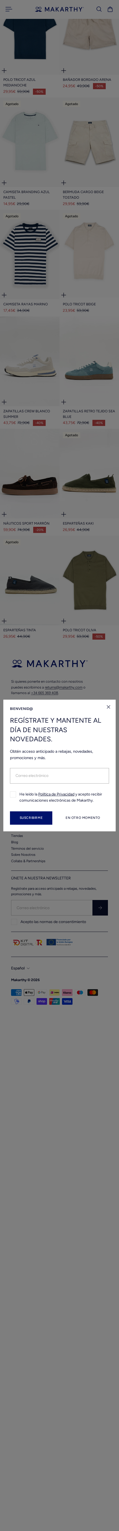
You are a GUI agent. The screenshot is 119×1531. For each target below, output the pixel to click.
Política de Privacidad (56, 794)
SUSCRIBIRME (31, 818)
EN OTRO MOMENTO (83, 818)
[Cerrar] (108, 707)
